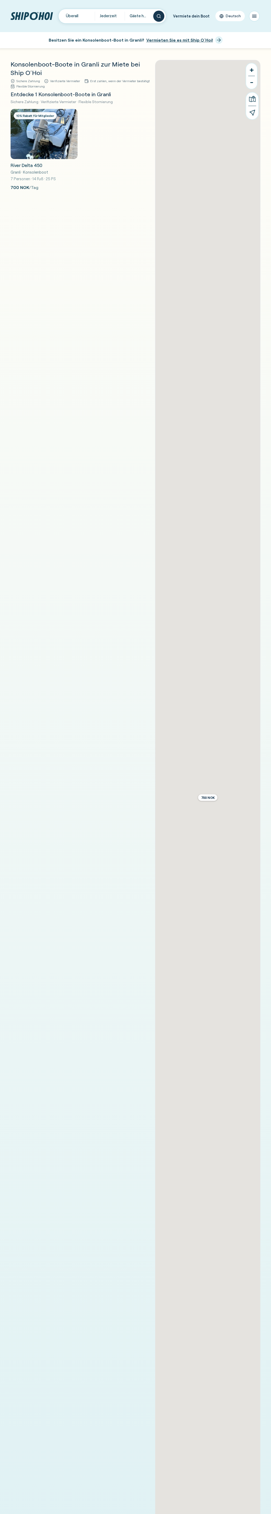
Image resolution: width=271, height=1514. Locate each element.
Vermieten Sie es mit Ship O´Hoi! (179, 40)
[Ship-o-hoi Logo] (32, 16)
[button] (208, 797)
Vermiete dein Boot (191, 16)
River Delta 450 (26, 165)
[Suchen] (158, 16)
